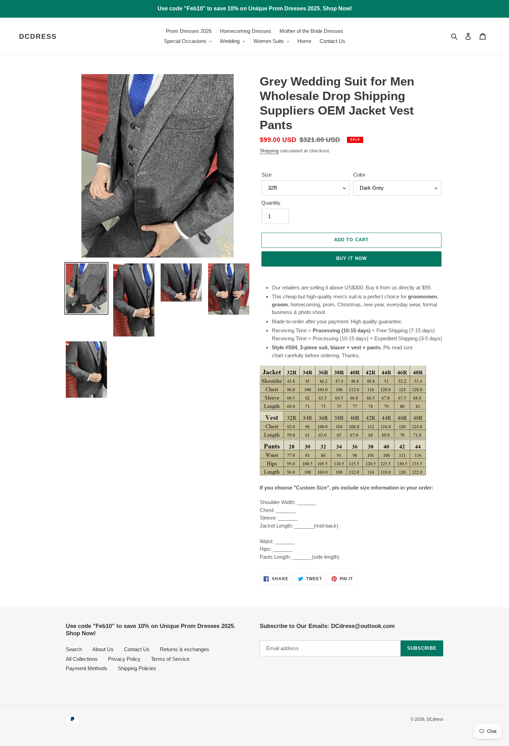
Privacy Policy (124, 659)
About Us (103, 649)
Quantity (270, 203)
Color (359, 175)
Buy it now (351, 258)
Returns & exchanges (184, 649)
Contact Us (137, 649)
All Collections (82, 659)
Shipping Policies (137, 668)
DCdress (38, 36)
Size (266, 175)
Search (74, 649)
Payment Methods (86, 668)
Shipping (269, 150)
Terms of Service (170, 659)
